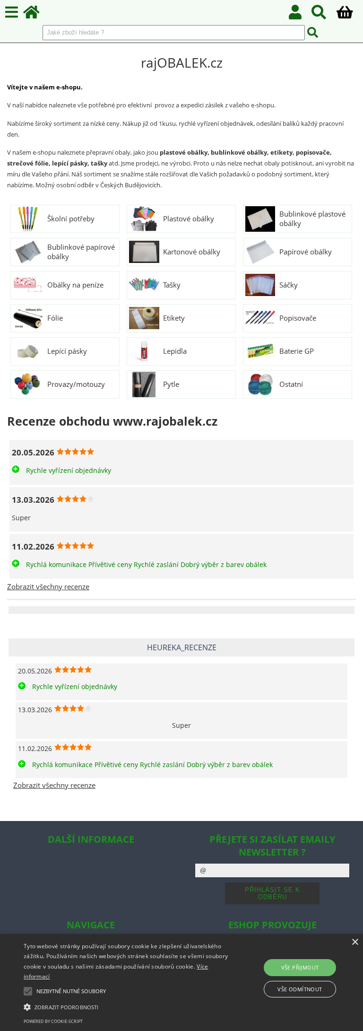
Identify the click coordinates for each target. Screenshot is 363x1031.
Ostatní (291, 384)
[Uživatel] (300, 15)
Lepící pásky (67, 351)
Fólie (55, 318)
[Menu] (11, 12)
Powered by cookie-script (53, 1021)
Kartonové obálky (191, 252)
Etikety (174, 318)
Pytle (171, 384)
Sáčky (288, 285)
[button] (126, 1006)
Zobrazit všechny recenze (48, 587)
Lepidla (175, 351)
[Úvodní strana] (36, 15)
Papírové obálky (305, 252)
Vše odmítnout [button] (299, 989)
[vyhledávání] (324, 15)
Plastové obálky (188, 219)
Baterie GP (296, 351)
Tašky (172, 285)
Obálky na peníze (75, 285)
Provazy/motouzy (76, 384)
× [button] (354, 942)
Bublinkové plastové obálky (312, 219)
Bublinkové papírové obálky (81, 252)
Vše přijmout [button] (300, 967)
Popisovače (297, 318)
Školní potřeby (71, 219)
